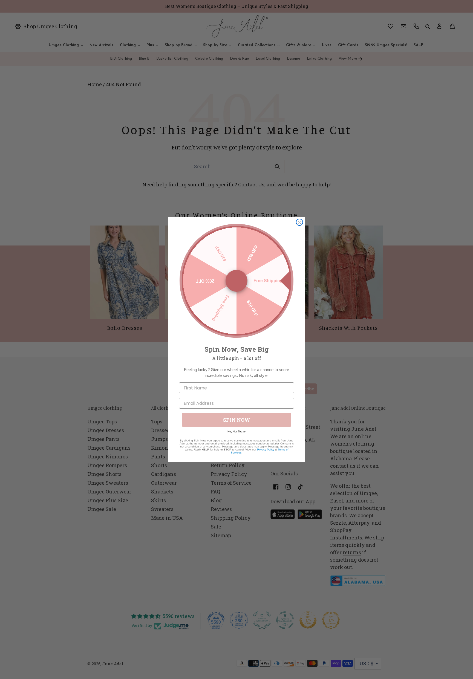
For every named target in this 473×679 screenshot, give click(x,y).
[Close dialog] (299, 222)
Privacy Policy (265, 449)
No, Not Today (236, 431)
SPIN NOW (236, 420)
